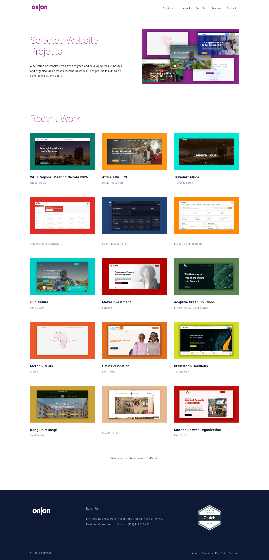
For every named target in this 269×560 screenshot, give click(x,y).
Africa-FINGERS (114, 177)
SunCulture (39, 302)
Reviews (216, 8)
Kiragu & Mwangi (43, 430)
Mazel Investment (116, 302)
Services (207, 553)
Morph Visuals (41, 366)
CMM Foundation (115, 366)
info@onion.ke (102, 524)
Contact (231, 8)
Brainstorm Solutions (191, 366)
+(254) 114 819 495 (137, 524)
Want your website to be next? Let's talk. (134, 458)
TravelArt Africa (186, 177)
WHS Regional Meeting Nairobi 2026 (59, 177)
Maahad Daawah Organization (197, 430)
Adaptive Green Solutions (194, 302)
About (186, 8)
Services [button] (168, 8)
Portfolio (201, 8)
